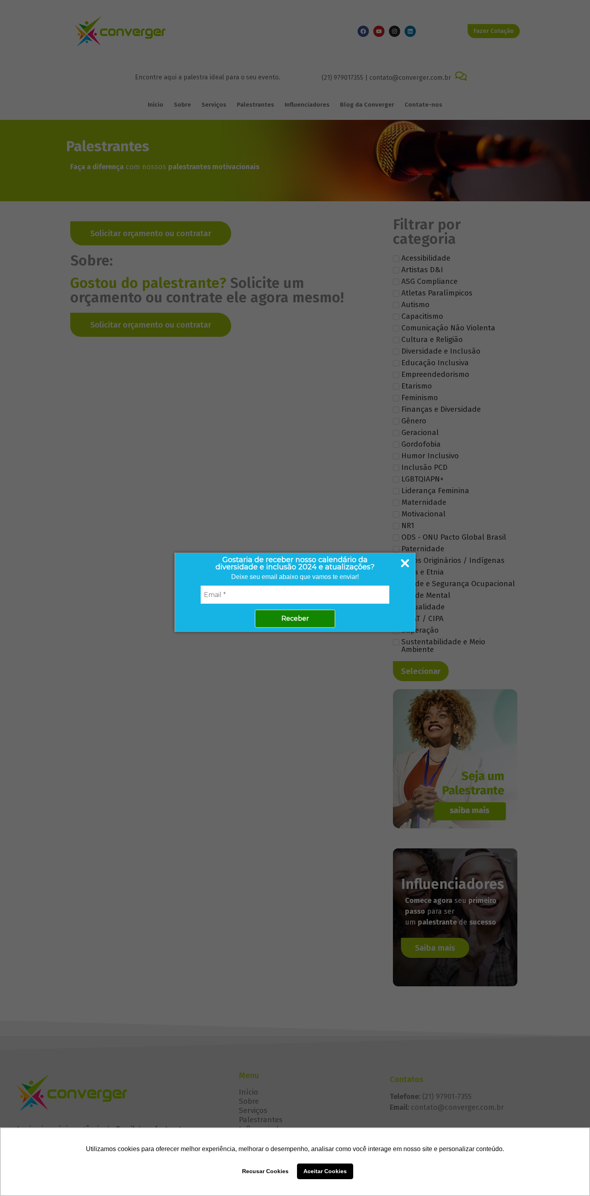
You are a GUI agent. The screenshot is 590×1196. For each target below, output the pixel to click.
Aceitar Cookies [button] (325, 1171)
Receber (295, 618)
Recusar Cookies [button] (265, 1171)
